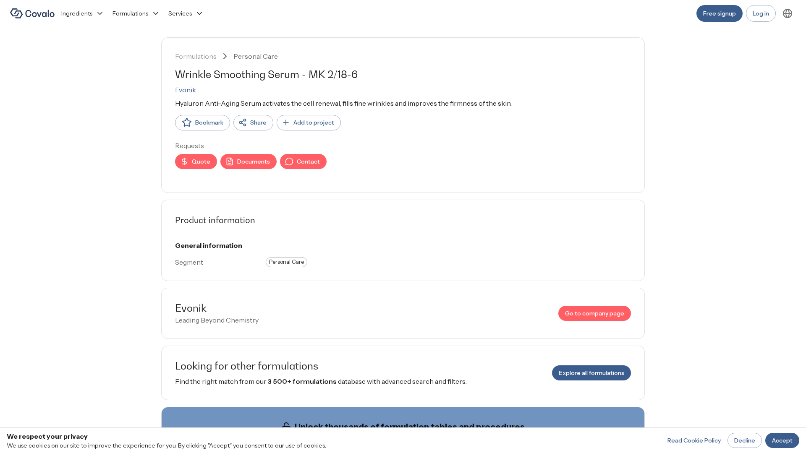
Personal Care (255, 56)
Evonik (185, 90)
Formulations (130, 13)
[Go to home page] (32, 13)
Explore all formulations (591, 373)
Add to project (313, 122)
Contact (308, 161)
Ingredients (76, 13)
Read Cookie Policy (694, 440)
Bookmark (209, 122)
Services (180, 13)
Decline (744, 440)
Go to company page (594, 313)
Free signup (719, 13)
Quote (201, 161)
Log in (761, 13)
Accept (782, 440)
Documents (253, 161)
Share (258, 122)
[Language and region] (787, 13)
